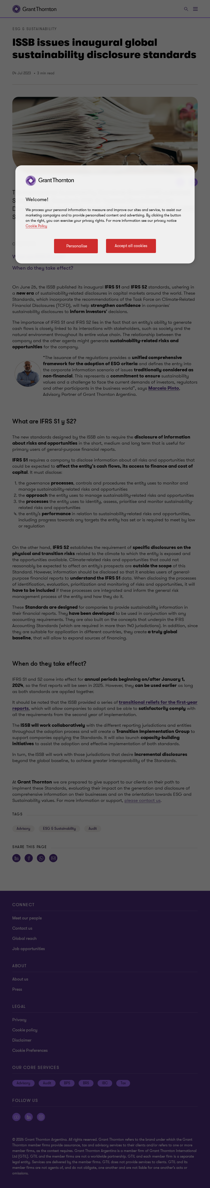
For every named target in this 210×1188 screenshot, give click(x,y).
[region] (105, 214)
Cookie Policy (36, 226)
